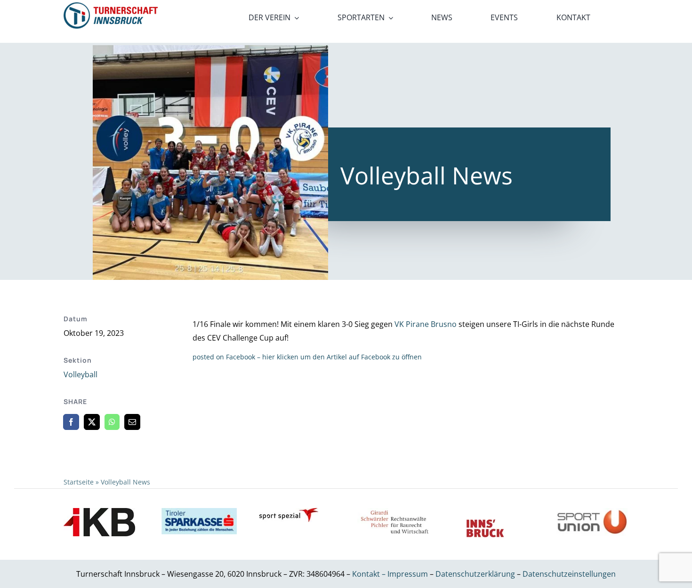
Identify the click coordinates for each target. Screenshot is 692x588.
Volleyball (80, 374)
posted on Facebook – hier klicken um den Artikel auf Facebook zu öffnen (307, 356)
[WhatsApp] (112, 422)
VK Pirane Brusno (425, 324)
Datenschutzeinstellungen (569, 574)
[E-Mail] (132, 422)
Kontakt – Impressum (390, 574)
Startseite (79, 481)
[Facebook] (71, 422)
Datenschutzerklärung (476, 574)
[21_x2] (111, 6)
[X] (91, 422)
